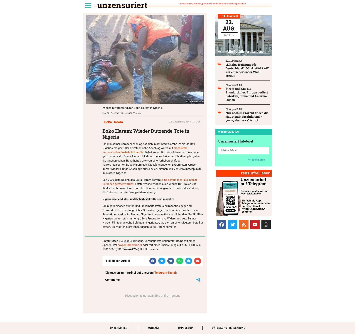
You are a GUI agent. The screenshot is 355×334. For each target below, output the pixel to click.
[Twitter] (232, 224)
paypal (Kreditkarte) (130, 245)
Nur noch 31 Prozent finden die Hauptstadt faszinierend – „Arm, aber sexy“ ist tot (247, 116)
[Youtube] (255, 224)
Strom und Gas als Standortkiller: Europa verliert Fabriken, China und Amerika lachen (247, 94)
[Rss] (243, 224)
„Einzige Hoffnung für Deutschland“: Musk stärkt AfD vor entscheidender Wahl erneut (247, 70)
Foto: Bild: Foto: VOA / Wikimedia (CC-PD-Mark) (121, 113)
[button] (88, 5)
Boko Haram (113, 122)
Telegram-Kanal (165, 272)
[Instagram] (266, 224)
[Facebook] (221, 224)
